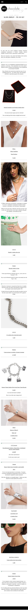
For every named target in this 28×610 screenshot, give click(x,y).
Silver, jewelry (14, 15)
